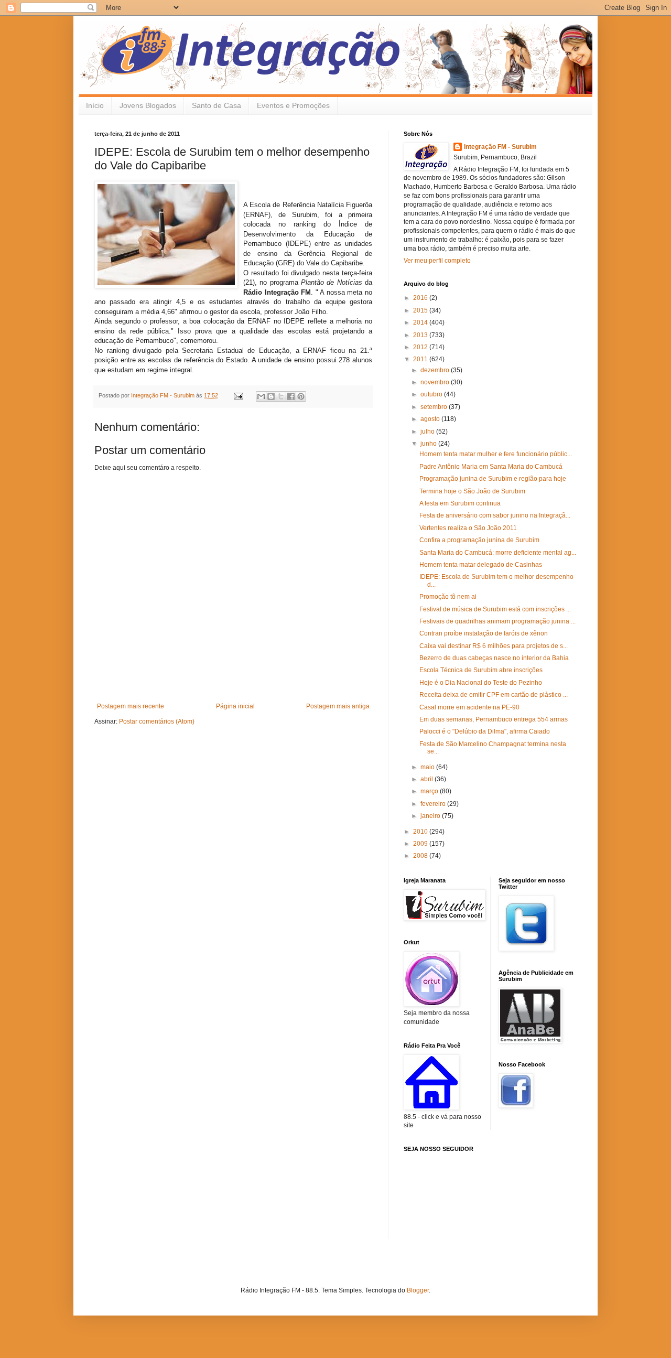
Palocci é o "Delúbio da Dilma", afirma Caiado (484, 731)
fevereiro (433, 803)
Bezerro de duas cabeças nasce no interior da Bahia (494, 658)
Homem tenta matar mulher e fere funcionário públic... (495, 454)
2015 (421, 310)
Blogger (418, 1290)
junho (429, 443)
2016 (421, 297)
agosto (430, 419)
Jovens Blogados (148, 105)
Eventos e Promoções (293, 105)
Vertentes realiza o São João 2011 (468, 528)
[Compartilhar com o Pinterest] (301, 396)
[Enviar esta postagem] (238, 395)
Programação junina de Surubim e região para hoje (492, 478)
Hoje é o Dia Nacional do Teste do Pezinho (480, 682)
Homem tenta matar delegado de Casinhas (480, 564)
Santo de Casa (216, 105)
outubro (432, 394)
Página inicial (235, 706)
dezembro (435, 370)
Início (95, 105)
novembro (435, 382)
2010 (421, 831)
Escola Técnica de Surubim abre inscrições (481, 670)
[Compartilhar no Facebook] (291, 396)
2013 (421, 335)
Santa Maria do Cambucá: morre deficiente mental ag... (497, 552)
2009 (421, 843)
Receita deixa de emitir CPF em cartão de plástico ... (493, 694)
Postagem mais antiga (338, 706)
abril (427, 779)
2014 (421, 322)
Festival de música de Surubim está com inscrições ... (495, 609)
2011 (421, 359)
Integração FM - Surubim (500, 146)
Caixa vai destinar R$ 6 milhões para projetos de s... (493, 646)
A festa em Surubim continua (460, 503)
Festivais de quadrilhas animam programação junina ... (497, 621)
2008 (421, 855)
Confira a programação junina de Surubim (479, 540)
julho (428, 431)
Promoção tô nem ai (448, 596)
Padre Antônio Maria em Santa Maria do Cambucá (490, 466)
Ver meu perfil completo (437, 260)
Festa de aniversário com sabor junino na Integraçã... (494, 515)
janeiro (431, 816)
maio (428, 767)
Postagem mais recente (130, 706)
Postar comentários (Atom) (156, 721)
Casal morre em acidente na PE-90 (469, 707)
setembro (434, 407)
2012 (421, 347)
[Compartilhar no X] (281, 396)
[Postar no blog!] (271, 396)
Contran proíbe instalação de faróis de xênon (483, 633)
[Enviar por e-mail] (261, 396)
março (430, 791)
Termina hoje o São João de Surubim (472, 491)
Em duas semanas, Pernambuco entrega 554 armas (493, 719)
